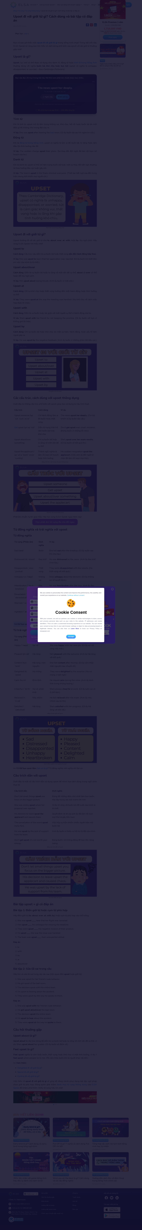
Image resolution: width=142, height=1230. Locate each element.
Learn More (75, 628)
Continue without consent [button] (75, 595)
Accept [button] (71, 636)
